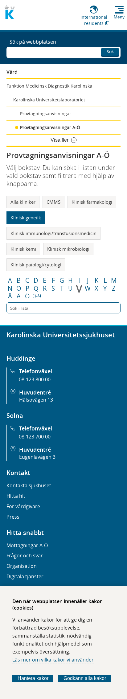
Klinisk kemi (23, 249)
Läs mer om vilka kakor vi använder (53, 659)
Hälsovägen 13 (36, 399)
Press (12, 516)
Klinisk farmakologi (92, 202)
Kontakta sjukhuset (28, 485)
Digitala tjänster (24, 576)
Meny (119, 16)
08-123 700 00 (35, 436)
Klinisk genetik (25, 217)
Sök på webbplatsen (33, 41)
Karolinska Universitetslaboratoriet (49, 100)
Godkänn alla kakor (84, 678)
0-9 (36, 296)
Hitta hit (15, 496)
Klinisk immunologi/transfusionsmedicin (53, 233)
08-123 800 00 (35, 379)
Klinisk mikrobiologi (68, 249)
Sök (110, 51)
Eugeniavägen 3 (37, 457)
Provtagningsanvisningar (45, 113)
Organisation (21, 566)
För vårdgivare (23, 506)
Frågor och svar (24, 555)
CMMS (53, 202)
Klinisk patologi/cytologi (35, 264)
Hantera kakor (33, 678)
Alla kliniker (22, 202)
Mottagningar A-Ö (27, 545)
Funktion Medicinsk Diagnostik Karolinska (49, 86)
